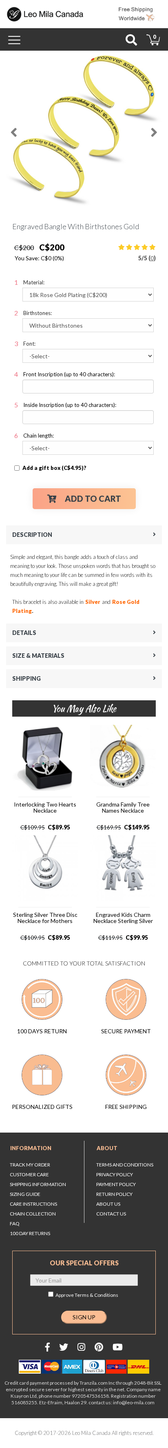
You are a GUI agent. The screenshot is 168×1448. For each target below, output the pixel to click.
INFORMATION (30, 1148)
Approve (86, 1295)
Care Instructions (33, 1204)
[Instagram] (81, 1346)
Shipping (26, 678)
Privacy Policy (114, 1174)
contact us (111, 1214)
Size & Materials (38, 655)
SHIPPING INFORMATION (38, 1184)
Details (24, 632)
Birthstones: (37, 313)
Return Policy (114, 1194)
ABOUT (107, 1148)
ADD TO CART (93, 498)
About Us (108, 1204)
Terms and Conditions (124, 1165)
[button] (14, 129)
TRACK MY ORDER (30, 1165)
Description (32, 534)
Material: (33, 282)
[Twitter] (63, 1346)
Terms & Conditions (96, 1295)
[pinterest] (99, 1346)
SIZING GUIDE (25, 1194)
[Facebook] (47, 1346)
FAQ (15, 1223)
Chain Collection (33, 1214)
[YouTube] (118, 1346)
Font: (29, 343)
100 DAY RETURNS (30, 1233)
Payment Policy (116, 1184)
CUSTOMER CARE (29, 1174)
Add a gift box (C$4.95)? (54, 468)
